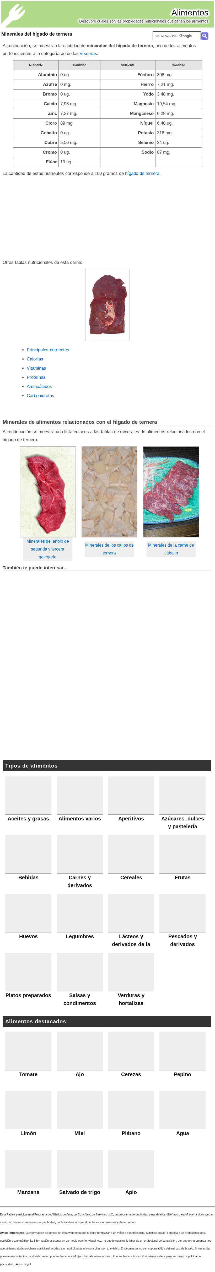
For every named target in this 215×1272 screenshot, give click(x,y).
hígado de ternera (142, 173)
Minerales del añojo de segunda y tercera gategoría (47, 549)
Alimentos (189, 12)
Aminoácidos (39, 386)
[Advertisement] (107, 216)
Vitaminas (36, 368)
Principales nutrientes (48, 349)
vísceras (88, 53)
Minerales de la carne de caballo (171, 549)
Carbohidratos (40, 395)
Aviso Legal (23, 1264)
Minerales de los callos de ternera (109, 549)
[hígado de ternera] (107, 305)
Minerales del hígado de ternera (36, 34)
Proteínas (36, 377)
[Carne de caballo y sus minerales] (171, 491)
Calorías (35, 359)
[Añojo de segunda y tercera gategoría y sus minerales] (48, 491)
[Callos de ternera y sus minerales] (110, 491)
